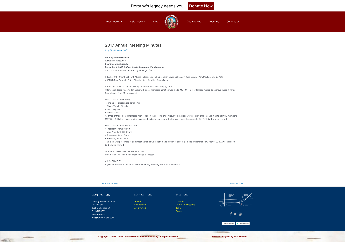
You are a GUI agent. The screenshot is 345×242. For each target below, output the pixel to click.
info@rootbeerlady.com (103, 217)
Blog (107, 50)
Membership (140, 204)
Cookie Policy (244, 223)
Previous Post (110, 183)
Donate (137, 201)
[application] (124, 21)
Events (179, 211)
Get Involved (140, 208)
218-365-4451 (99, 214)
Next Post (236, 183)
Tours (178, 208)
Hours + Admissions (185, 204)
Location (180, 201)
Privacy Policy (229, 223)
